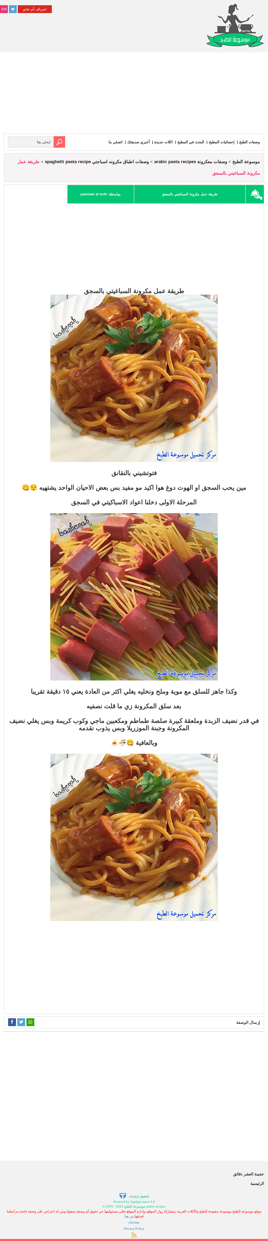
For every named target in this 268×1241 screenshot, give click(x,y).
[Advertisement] (134, 94)
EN (4, 9)
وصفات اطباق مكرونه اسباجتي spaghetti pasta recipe (97, 161)
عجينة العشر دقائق (248, 1174)
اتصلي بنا (115, 142)
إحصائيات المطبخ (221, 142)
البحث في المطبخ (190, 142)
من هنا (129, 1216)
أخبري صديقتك (138, 142)
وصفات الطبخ (249, 142)
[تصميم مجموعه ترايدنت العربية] (134, 1196)
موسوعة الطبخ (246, 161)
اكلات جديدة (163, 142)
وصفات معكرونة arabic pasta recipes (190, 161)
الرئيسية (257, 1183)
